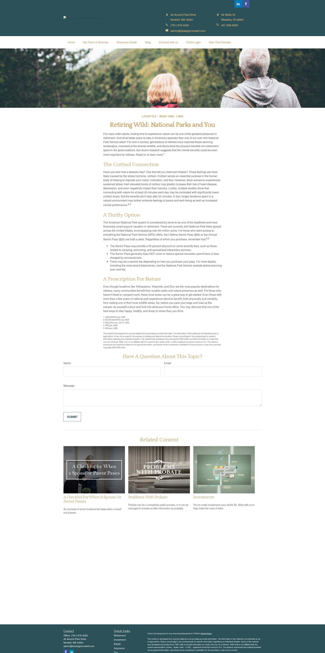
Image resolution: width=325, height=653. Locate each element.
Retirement (120, 635)
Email (167, 363)
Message (68, 385)
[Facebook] (246, 4)
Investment (120, 639)
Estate (117, 644)
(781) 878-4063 (79, 635)
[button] (71, 42)
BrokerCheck (206, 633)
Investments (203, 497)
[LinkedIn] (238, 4)
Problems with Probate (148, 497)
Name (67, 363)
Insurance (119, 648)
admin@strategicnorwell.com (78, 646)
